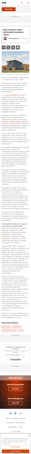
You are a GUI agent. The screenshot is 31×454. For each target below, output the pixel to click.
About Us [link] (8, 418)
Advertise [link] (22, 418)
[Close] (29, 436)
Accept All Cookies (15, 451)
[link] (4, 47)
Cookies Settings (15, 431)
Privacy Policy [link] (10, 422)
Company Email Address (12, 354)
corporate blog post (12, 95)
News (20, 330)
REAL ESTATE (6, 326)
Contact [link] (20, 427)
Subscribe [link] (15, 418)
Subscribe (8, 9)
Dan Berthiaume (14, 38)
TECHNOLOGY (16, 326)
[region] (15, 443)
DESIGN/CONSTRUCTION (9, 330)
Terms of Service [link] (20, 422)
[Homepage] (4, 3)
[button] (28, 3)
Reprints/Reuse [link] (12, 427)
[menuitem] (4, 47)
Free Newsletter (15, 359)
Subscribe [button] (15, 389)
